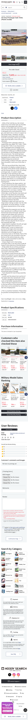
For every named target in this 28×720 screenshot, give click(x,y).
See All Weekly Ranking (13, 411)
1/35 (11, 99)
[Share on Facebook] (15, 108)
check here (17, 613)
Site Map (20, 706)
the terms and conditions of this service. (14, 528)
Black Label (13, 102)
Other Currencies (6, 77)
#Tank (2, 113)
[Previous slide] (1, 37)
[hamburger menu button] (25, 2)
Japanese (11, 301)
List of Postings (9, 429)
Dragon (12, 97)
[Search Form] (22, 2)
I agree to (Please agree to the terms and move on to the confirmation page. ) (14, 529)
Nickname (5, 488)
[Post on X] (12, 108)
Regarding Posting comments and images (17, 433)
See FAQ (13, 654)
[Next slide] (27, 37)
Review (4, 497)
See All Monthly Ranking (14, 415)
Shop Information (20, 703)
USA (9, 315)
